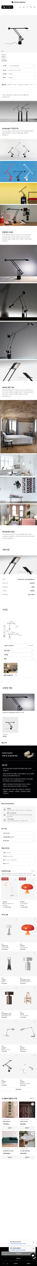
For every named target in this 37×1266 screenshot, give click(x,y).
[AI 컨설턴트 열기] (33, 1255)
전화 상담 (18, 1258)
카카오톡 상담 (18, 1253)
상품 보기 (10, 1128)
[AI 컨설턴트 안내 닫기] (33, 1242)
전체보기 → (32, 1098)
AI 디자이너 (8, 7)
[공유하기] (7, 1263)
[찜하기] (3, 1263)
